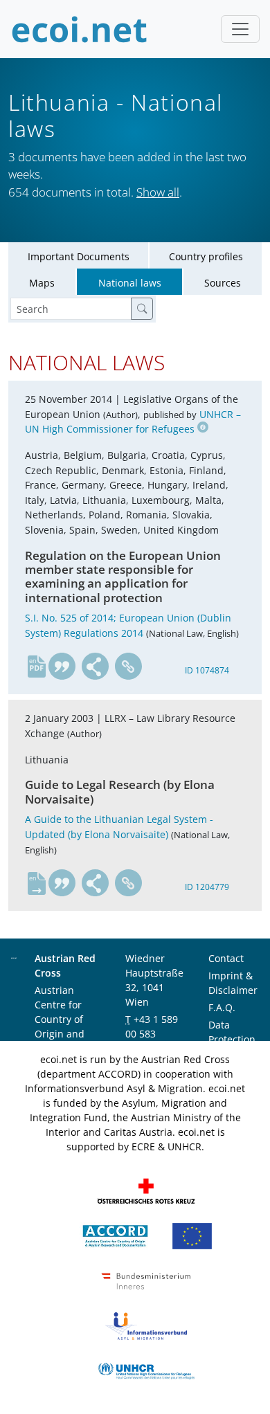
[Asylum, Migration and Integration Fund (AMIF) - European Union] (192, 1234)
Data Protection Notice (231, 1039)
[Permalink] (129, 666)
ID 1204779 (207, 887)
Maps (42, 282)
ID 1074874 (207, 670)
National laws (129, 282)
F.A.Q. (221, 1007)
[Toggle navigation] (240, 29)
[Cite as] (62, 666)
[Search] (142, 309)
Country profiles (206, 256)
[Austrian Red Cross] (146, 1189)
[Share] (95, 666)
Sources (222, 282)
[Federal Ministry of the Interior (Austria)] (146, 1279)
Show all (157, 192)
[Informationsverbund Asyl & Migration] (146, 1324)
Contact (226, 958)
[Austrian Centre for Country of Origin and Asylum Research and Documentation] (115, 1234)
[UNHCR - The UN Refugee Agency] (146, 1369)
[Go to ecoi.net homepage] (79, 29)
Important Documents (78, 256)
